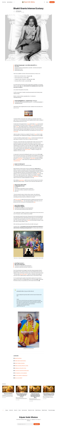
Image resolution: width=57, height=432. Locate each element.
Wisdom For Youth (31, 410)
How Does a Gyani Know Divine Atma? (22, 370)
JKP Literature (18, 11)
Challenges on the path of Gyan (20, 368)
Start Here (4, 2)
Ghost (54, 410)
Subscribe (52, 2)
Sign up (6, 410)
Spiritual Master (9, 2)
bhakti (29, 220)
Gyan (36, 134)
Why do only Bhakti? (18, 377)
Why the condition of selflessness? (21, 375)
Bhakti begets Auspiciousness (20, 360)
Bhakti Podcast (44, 410)
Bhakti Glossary (38, 410)
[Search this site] (44, 2)
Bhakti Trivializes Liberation (20, 363)
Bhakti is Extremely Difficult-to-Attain (21, 365)
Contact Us (11, 410)
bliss (22, 200)
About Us (15, 410)
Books (20, 410)
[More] (14, 2)
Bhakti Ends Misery (18, 358)
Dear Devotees (24, 410)
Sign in (47, 2)
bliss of (28, 149)
